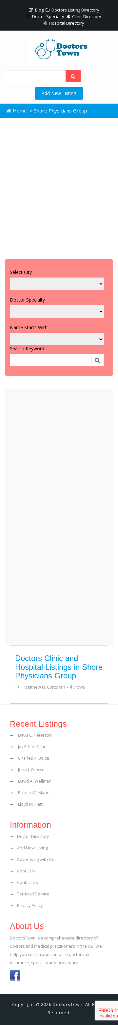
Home (19, 110)
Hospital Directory (66, 23)
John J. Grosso (31, 769)
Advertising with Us (35, 859)
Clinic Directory (86, 16)
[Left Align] (73, 76)
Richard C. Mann (33, 792)
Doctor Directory (33, 836)
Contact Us (27, 882)
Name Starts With (29, 327)
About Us (26, 871)
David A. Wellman (34, 781)
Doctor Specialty (47, 16)
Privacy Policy (30, 905)
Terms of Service (33, 894)
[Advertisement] (59, 187)
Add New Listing (59, 93)
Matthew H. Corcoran (44, 687)
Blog (39, 10)
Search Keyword (27, 348)
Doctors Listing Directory (74, 10)
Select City (21, 272)
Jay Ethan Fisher (32, 746)
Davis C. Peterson (34, 735)
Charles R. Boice (33, 758)
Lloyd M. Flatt (30, 804)
